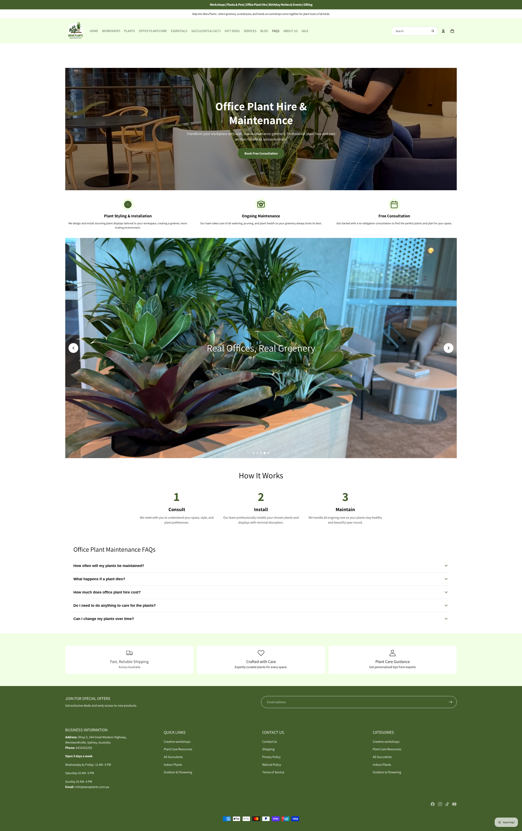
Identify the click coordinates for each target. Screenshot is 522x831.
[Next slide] (448, 348)
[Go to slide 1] (254, 453)
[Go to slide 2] (257, 453)
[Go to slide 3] (261, 453)
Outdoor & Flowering (178, 772)
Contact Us (269, 741)
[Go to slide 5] (268, 453)
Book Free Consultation (261, 153)
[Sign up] (450, 702)
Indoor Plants (173, 764)
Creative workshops (177, 741)
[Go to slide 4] (265, 453)
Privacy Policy (271, 757)
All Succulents (173, 757)
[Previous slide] (73, 348)
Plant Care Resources (178, 749)
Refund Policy (271, 764)
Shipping (268, 749)
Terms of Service (273, 772)
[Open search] (433, 31)
